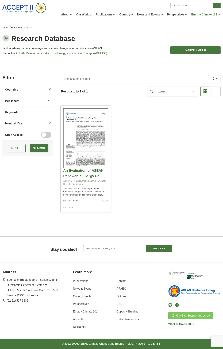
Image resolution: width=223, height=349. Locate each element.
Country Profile (82, 296)
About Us (78, 319)
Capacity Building (128, 311)
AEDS (120, 303)
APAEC (121, 288)
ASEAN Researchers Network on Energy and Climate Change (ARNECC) (61, 53)
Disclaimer (79, 326)
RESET (16, 148)
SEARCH (39, 148)
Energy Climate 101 (85, 311)
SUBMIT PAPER (195, 49)
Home (5, 27)
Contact (121, 280)
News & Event (82, 288)
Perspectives (81, 303)
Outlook (121, 296)
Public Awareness (128, 319)
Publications (80, 280)
